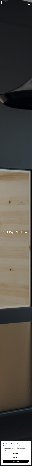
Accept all (16, 461)
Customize (16, 457)
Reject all (16, 453)
